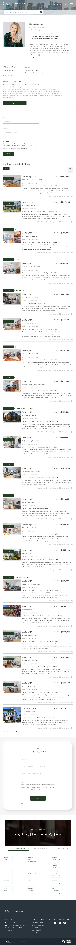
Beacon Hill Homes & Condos (55, 882)
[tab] (6, 168)
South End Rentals (6, 881)
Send (38, 798)
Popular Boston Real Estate (18, 848)
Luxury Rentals (62, 848)
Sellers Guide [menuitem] (37, 930)
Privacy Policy (24, 148)
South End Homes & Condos (55, 873)
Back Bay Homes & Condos (54, 865)
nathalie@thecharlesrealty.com (36, 73)
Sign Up (65, 4)
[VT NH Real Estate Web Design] (66, 942)
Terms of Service (51, 801)
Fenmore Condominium (14, 291)
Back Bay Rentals (5, 872)
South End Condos (30, 872)
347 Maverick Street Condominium (18, 408)
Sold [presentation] (6, 168)
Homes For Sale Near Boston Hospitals (31, 891)
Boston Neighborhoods (42, 848)
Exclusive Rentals (5, 858)
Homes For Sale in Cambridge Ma (32, 859)
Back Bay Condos (54, 858)
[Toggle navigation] (71, 4)
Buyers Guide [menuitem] (37, 928)
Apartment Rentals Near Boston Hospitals (55, 891)
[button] (41, 12)
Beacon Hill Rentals (6, 889)
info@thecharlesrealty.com (17, 925)
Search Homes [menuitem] (37, 923)
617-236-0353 (50, 4)
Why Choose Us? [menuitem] (38, 925)
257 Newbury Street (15, 929)
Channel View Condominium (16, 577)
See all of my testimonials (14, 103)
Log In (60, 4)
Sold (8, 178)
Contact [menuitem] (35, 932)
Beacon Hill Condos (31, 881)
